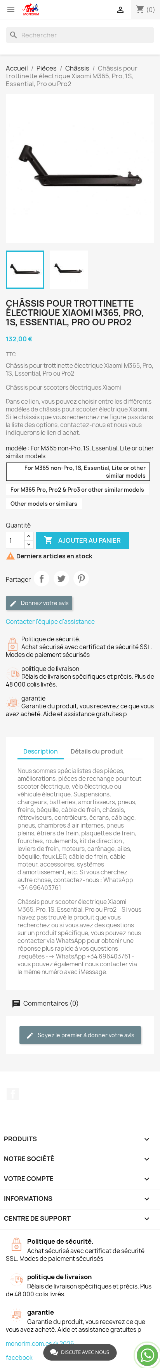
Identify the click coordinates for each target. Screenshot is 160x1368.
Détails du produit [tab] (97, 751)
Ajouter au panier (82, 540)
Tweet (61, 578)
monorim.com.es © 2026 (40, 1344)
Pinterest (81, 578)
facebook (19, 1358)
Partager (41, 578)
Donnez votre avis (44, 603)
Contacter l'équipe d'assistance (50, 622)
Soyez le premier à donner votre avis (85, 1035)
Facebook (13, 1094)
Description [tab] (40, 751)
